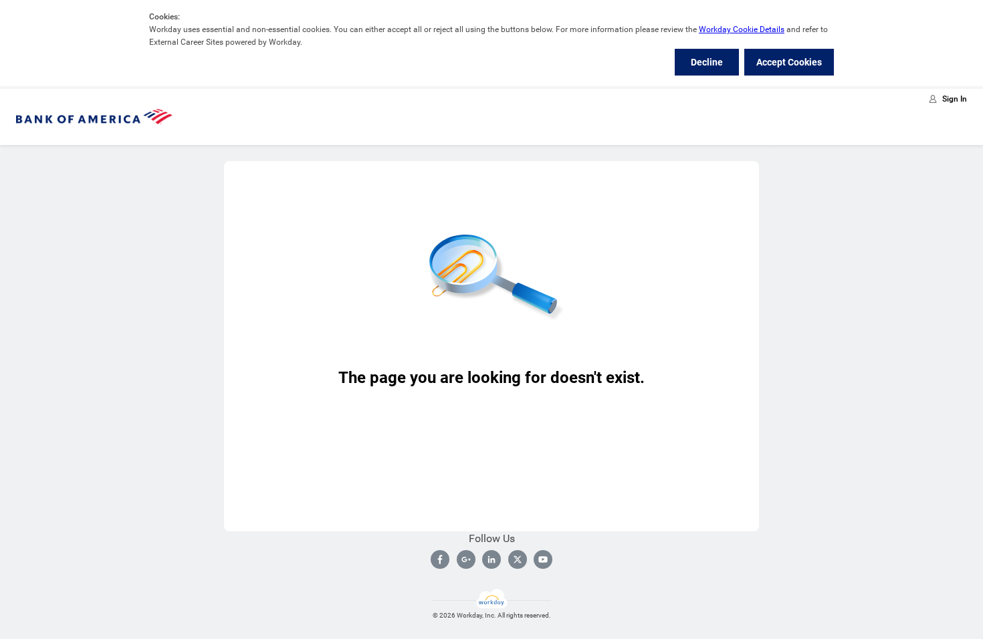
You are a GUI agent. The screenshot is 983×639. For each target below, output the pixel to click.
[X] (517, 559)
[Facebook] (440, 559)
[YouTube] (543, 559)
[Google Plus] (466, 559)
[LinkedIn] (491, 559)
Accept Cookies (789, 62)
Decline (707, 62)
